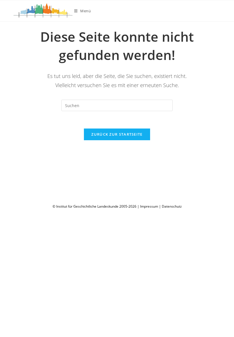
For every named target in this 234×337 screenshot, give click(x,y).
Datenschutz (172, 206)
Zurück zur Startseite (116, 134)
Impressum (149, 206)
